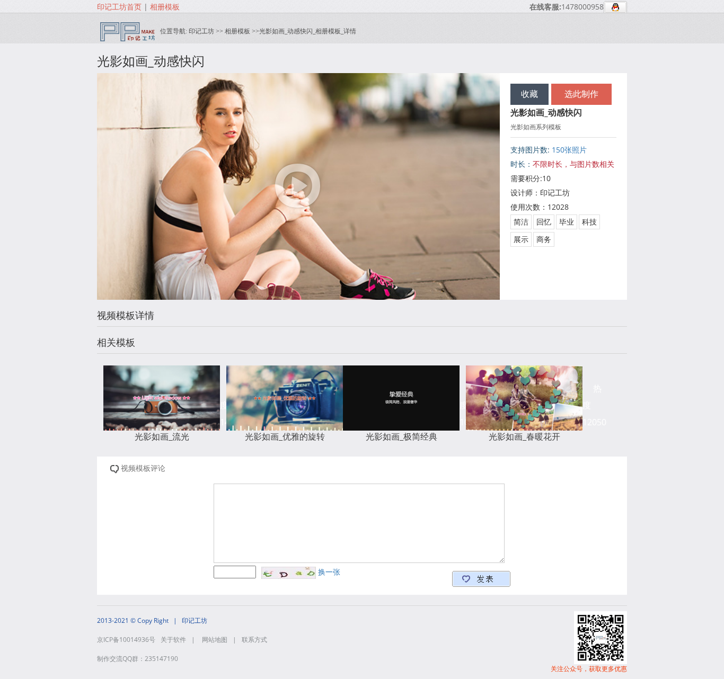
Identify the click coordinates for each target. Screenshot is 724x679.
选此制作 (581, 94)
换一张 (328, 572)
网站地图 (214, 639)
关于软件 (173, 639)
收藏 (529, 94)
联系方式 (254, 639)
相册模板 (165, 7)
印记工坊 (201, 30)
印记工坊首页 (119, 7)
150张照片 (568, 150)
